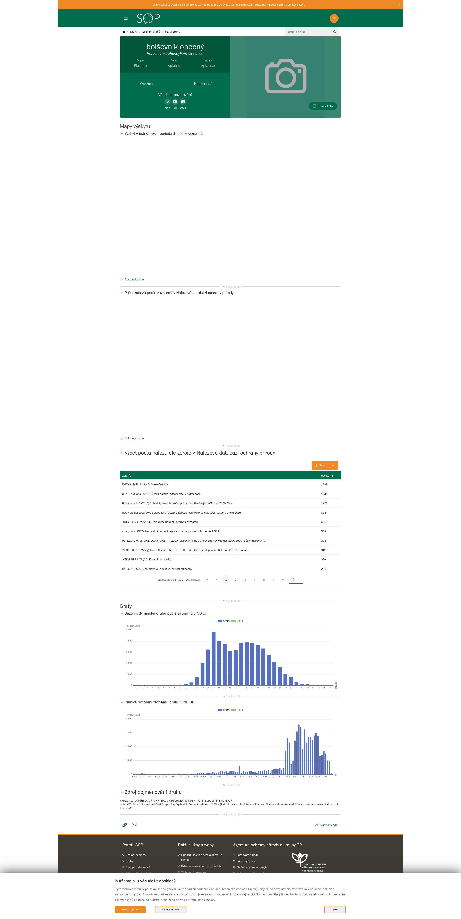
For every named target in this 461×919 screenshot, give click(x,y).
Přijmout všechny (130, 909)
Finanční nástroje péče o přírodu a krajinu (201, 857)
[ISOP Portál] (123, 31)
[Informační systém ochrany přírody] (147, 18)
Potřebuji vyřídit (246, 861)
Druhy (129, 861)
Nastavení (335, 909)
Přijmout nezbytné (171, 909)
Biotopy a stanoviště (138, 867)
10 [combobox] (292, 579)
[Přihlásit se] (334, 18)
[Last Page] (283, 579)
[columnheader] (219, 475)
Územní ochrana (136, 854)
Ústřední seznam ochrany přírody (201, 866)
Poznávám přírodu (248, 854)
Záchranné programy (193, 872)
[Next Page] (273, 579)
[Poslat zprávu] (135, 825)
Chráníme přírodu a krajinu (253, 867)
